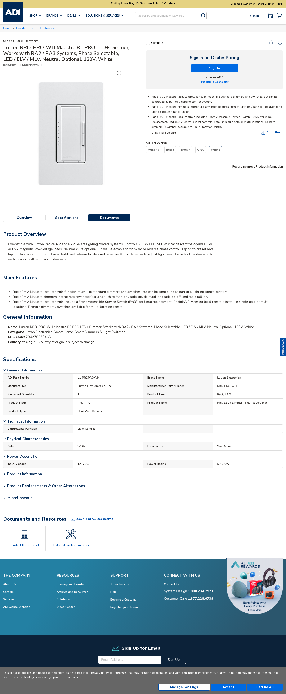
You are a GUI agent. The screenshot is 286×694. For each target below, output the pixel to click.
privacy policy (99, 673)
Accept (228, 687)
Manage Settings (184, 687)
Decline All (265, 687)
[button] (283, 347)
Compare (157, 43)
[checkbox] (148, 43)
